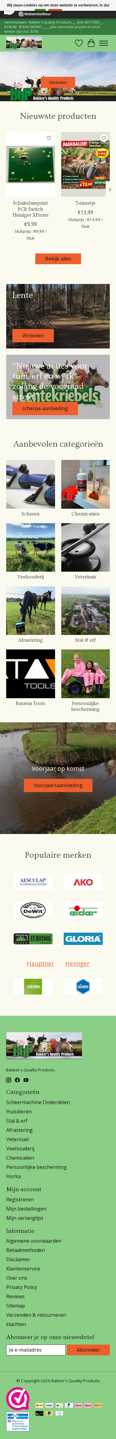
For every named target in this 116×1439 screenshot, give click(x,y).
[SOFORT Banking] (78, 1406)
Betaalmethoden (25, 1250)
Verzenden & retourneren (36, 1315)
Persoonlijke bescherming (85, 706)
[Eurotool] (33, 939)
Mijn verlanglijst (24, 1218)
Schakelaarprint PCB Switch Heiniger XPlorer (31, 209)
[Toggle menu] (103, 43)
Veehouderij (30, 577)
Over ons (16, 1277)
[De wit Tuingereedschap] (33, 911)
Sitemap (15, 1305)
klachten (16, 1324)
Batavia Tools (30, 703)
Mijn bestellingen (26, 1208)
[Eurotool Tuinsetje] (85, 164)
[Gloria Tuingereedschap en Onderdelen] (83, 939)
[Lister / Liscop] (83, 987)
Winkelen (58, 82)
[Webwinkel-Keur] (17, 1408)
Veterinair (85, 577)
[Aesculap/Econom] (33, 882)
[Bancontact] (59, 1406)
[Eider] (83, 911)
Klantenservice (23, 1268)
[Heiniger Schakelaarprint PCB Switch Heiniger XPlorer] (30, 164)
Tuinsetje (85, 203)
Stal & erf (85, 640)
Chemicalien (85, 514)
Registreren (20, 1199)
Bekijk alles (58, 258)
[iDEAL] (39, 1406)
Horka (13, 1176)
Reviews (15, 1296)
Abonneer (88, 1349)
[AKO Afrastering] (83, 882)
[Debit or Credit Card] (40, 1414)
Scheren (30, 514)
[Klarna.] (88, 1406)
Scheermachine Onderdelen (38, 1102)
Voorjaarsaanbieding (58, 785)
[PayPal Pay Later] (49, 1414)
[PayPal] (69, 1406)
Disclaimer (18, 1259)
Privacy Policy (21, 1287)
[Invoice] (59, 1414)
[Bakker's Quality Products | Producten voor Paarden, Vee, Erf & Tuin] (24, 43)
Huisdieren (19, 1111)
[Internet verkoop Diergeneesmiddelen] (17, 1429)
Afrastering (30, 640)
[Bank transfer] (49, 1406)
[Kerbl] (33, 987)
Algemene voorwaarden (34, 1240)
